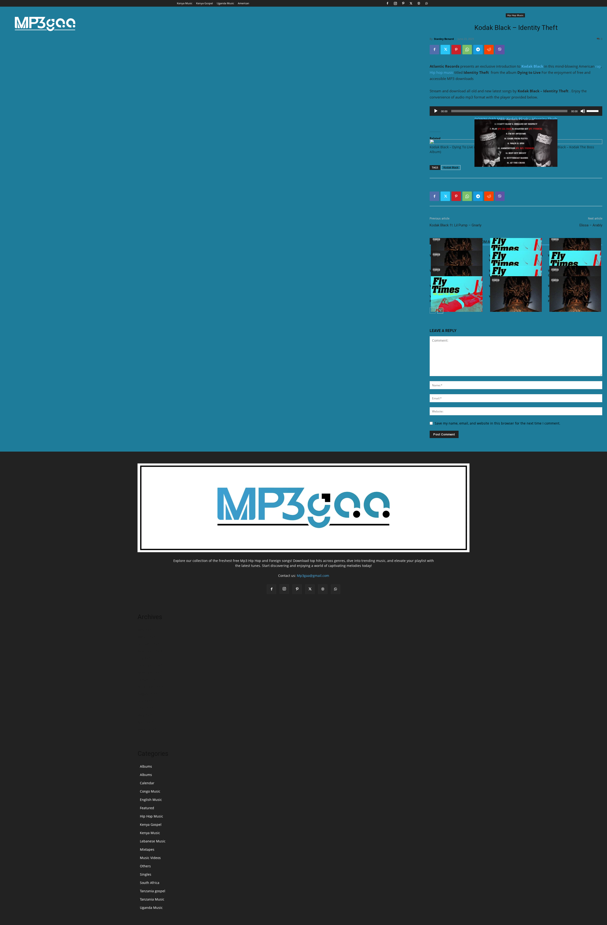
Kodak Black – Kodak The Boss (570, 147)
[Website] (418, 3)
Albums (146, 766)
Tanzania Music (152, 899)
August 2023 (147, 693)
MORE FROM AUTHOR (484, 242)
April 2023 (146, 722)
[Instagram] (395, 3)
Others (145, 866)
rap (598, 66)
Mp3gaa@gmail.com (313, 575)
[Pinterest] (403, 3)
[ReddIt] (489, 49)
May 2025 (145, 629)
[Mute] (582, 111)
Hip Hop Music (515, 15)
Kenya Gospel (204, 3)
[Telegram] (478, 49)
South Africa (149, 882)
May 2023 (145, 715)
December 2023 (150, 665)
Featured (147, 808)
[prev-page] (433, 310)
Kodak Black (532, 66)
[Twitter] (410, 3)
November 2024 (150, 651)
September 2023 (151, 686)
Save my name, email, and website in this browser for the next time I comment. (497, 423)
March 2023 (147, 729)
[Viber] (500, 49)
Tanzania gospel (152, 891)
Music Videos (150, 857)
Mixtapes (147, 849)
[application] (516, 111)
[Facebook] (387, 3)
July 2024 (145, 658)
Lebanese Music (153, 841)
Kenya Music (184, 3)
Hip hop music (441, 72)
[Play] (435, 111)
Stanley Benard (444, 39)
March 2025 (147, 637)
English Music (151, 799)
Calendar (147, 783)
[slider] (593, 110)
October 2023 (148, 679)
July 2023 (145, 701)
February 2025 (149, 644)
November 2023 (150, 672)
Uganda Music (225, 3)
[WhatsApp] (426, 3)
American (243, 3)
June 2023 (145, 708)
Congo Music (150, 791)
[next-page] (440, 310)
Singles (145, 874)
